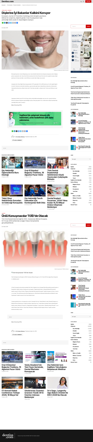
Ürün (74, 202)
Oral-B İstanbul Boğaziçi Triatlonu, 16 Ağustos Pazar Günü (84, 122)
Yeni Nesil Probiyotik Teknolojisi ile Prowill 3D (84, 147)
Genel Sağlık (4, 10)
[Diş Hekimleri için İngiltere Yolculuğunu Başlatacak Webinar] (57, 357)
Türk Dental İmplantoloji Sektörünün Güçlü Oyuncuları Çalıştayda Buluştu (83, 130)
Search (88, 26)
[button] (81, 1)
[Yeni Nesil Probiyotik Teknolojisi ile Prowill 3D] (73, 147)
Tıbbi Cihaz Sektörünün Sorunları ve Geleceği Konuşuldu (84, 139)
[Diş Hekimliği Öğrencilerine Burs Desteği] (12, 163)
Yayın (74, 178)
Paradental (76, 189)
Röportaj (75, 200)
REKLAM (88, 1)
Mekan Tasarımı (77, 198)
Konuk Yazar (74, 204)
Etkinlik (74, 173)
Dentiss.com (8, 1)
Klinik (72, 193)
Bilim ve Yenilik (76, 195)
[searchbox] (78, 26)
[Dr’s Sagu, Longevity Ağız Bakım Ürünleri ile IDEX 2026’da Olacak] (57, 383)
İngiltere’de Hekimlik (76, 180)
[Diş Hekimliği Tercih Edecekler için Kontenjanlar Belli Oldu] (35, 190)
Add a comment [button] (18, 140)
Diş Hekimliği (76, 171)
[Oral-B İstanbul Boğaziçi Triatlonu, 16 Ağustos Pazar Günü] (35, 163)
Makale (75, 186)
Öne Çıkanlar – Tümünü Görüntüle (14, 5)
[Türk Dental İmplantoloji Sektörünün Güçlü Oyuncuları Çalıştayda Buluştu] (57, 163)
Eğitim (72, 166)
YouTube (75, 191)
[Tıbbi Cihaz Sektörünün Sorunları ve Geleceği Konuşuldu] (12, 190)
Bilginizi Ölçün (76, 184)
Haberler (9, 10)
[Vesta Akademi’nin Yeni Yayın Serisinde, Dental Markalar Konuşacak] (35, 357)
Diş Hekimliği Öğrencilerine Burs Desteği (83, 114)
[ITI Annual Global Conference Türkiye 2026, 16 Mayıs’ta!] (12, 383)
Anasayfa (3, 5)
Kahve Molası (74, 182)
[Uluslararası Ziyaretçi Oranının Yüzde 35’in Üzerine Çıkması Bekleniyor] (35, 383)
